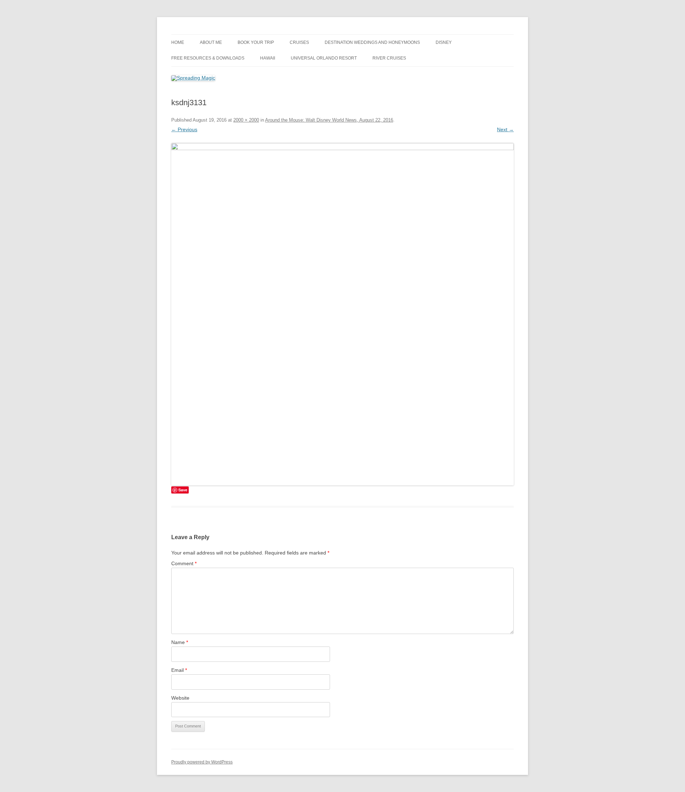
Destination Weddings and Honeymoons (372, 42)
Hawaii (267, 58)
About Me (211, 42)
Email (179, 670)
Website (180, 698)
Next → (505, 129)
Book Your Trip (256, 42)
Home (177, 42)
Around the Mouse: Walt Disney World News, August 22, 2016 (329, 120)
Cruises (299, 42)
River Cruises (389, 58)
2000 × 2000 (246, 120)
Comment (184, 563)
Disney (444, 42)
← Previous (184, 129)
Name (179, 642)
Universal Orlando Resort (324, 58)
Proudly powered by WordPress (202, 762)
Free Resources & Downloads (207, 58)
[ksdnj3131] (342, 314)
